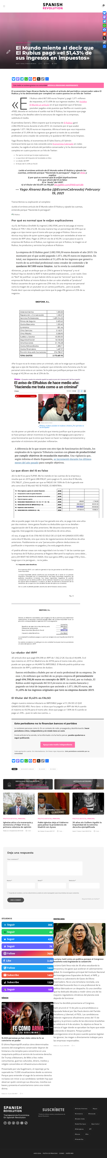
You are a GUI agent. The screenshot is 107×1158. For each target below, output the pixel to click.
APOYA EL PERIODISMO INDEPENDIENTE (63, 85)
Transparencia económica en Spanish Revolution (16, 1116)
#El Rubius (53, 769)
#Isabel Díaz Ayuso (80, 1124)
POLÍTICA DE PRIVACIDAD (50, 1153)
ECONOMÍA (20, 43)
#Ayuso (95, 1109)
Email (40, 880)
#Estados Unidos (80, 1119)
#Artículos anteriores (81, 1109)
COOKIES (61, 1153)
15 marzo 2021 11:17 (50, 831)
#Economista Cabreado (27, 769)
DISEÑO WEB (69, 1153)
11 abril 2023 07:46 (86, 831)
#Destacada (91, 1114)
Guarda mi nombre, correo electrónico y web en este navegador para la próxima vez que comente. (44, 893)
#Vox (86, 1134)
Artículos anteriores (82, 781)
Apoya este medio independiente (57, 744)
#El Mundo (42, 769)
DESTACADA (20, 781)
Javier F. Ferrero (20, 63)
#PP (90, 1129)
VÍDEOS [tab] (5, 998)
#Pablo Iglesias (79, 1129)
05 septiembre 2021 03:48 (16, 831)
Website (72, 880)
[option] (19, 813)
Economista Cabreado (63, 144)
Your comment (12, 859)
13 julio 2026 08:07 (12, 1093)
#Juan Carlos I (95, 1124)
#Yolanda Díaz (79, 1139)
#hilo (82, 173)
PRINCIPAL (27, 43)
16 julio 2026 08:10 (64, 1045)
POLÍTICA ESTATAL (33, 781)
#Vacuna (77, 1134)
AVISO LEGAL (37, 1153)
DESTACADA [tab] (59, 919)
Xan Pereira (41, 831)
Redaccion (6, 831)
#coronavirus (79, 1114)
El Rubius (68, 122)
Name (9, 880)
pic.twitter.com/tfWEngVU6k (68, 185)
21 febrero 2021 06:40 (30, 63)
